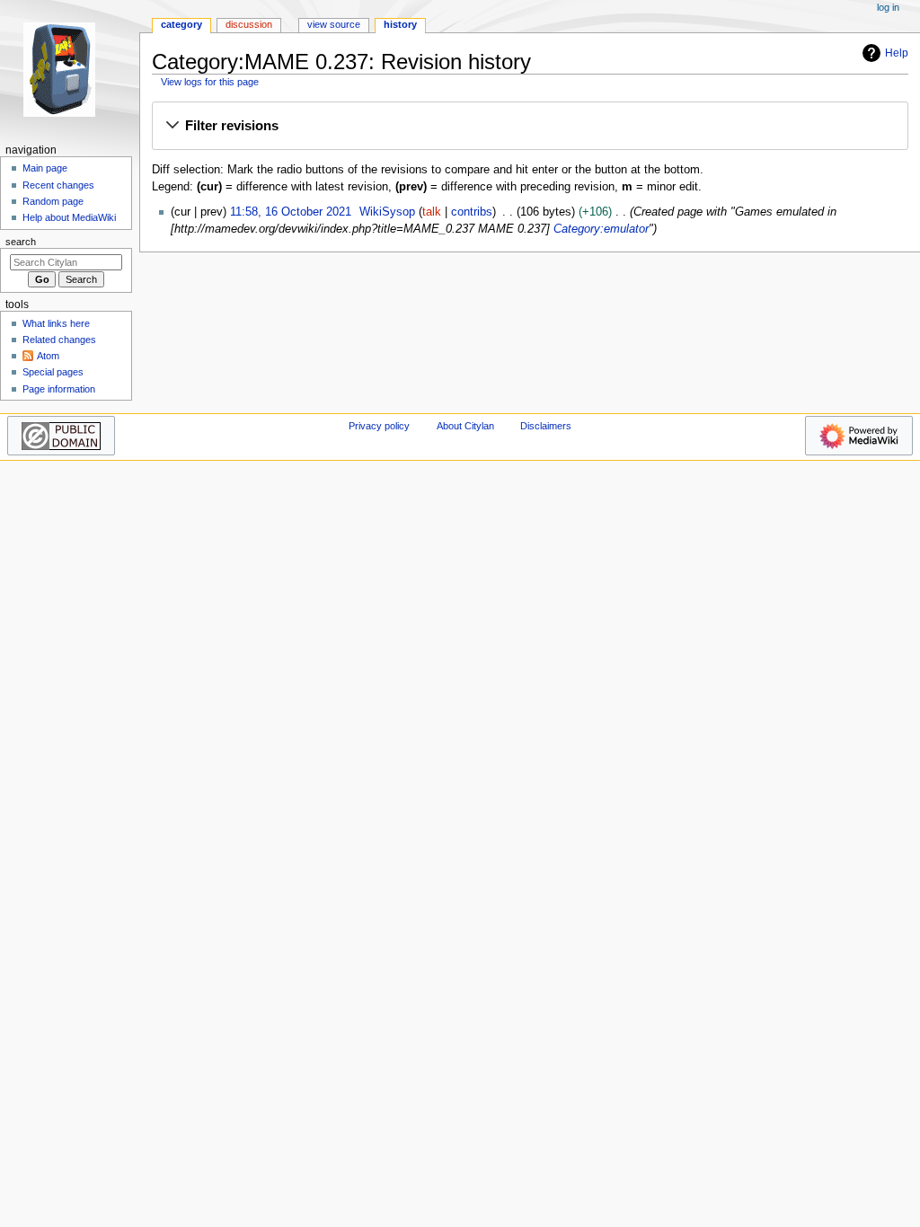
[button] (530, 126)
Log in (888, 7)
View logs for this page (210, 81)
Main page (44, 168)
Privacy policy (379, 425)
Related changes (59, 339)
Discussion (249, 24)
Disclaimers (545, 425)
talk (431, 212)
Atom (48, 355)
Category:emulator (601, 229)
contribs (471, 212)
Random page (53, 201)
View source (333, 24)
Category (181, 24)
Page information (58, 389)
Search (20, 241)
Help (896, 53)
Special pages (53, 371)
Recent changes (58, 185)
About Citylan (465, 425)
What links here (56, 323)
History (400, 24)
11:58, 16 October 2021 (290, 212)
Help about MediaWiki (69, 217)
